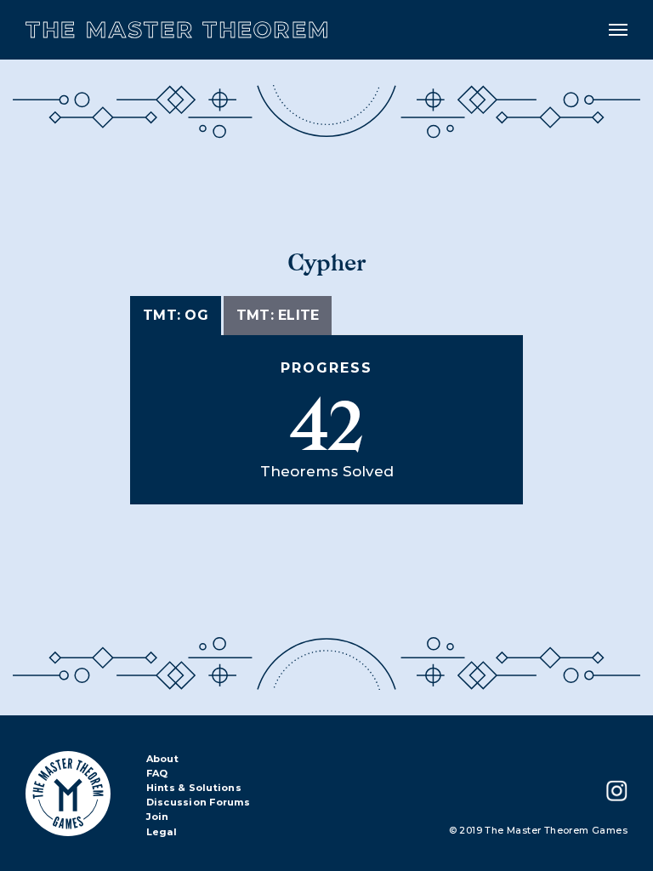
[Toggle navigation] (618, 30)
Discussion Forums (198, 803)
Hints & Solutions (193, 788)
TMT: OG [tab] (175, 315)
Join (157, 817)
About (162, 759)
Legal (161, 833)
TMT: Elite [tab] (278, 315)
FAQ (157, 774)
